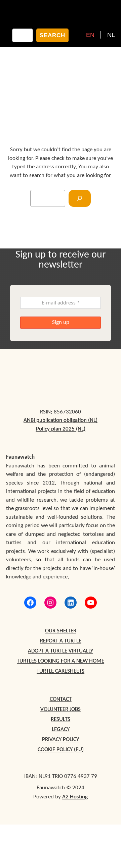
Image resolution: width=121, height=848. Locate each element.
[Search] (80, 198)
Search (52, 35)
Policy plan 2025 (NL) (60, 429)
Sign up (60, 322)
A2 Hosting (75, 797)
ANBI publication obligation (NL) (60, 420)
